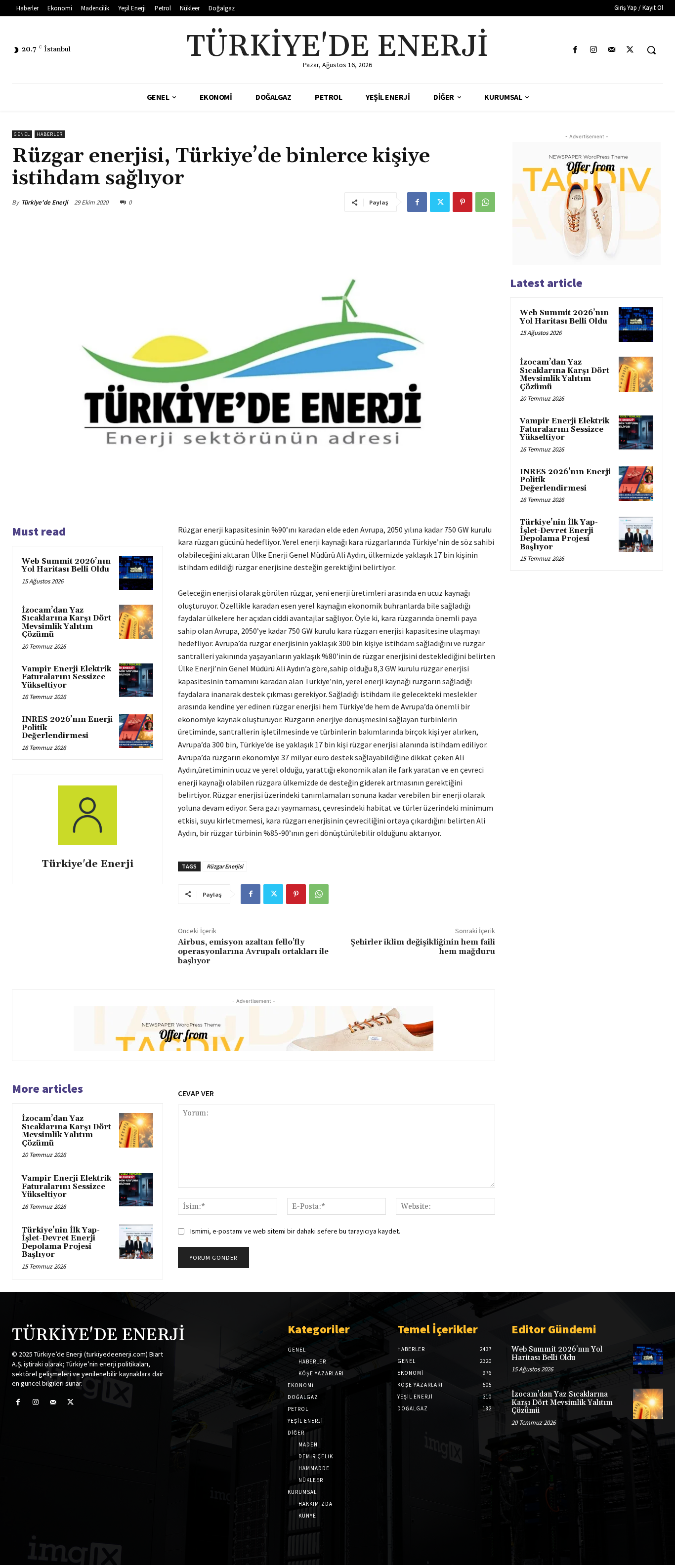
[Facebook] (575, 50)
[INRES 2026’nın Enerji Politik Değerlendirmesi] (136, 731)
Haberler (50, 134)
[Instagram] (593, 50)
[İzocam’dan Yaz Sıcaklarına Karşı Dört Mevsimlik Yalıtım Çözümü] (136, 622)
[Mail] (612, 50)
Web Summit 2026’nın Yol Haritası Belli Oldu (66, 566)
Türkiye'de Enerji (44, 202)
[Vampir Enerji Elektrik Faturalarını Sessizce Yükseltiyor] (136, 680)
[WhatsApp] (485, 202)
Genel (22, 134)
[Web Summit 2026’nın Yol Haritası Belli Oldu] (136, 573)
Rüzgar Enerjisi (225, 866)
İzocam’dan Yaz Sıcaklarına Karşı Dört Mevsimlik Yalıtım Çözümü (66, 623)
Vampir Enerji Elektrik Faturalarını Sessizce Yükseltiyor (66, 677)
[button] (651, 50)
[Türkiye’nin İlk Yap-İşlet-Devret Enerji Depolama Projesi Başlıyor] (136, 1242)
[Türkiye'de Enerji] (87, 818)
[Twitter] (630, 50)
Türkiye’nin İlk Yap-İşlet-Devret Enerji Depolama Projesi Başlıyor (61, 1243)
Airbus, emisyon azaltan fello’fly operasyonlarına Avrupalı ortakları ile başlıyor (253, 951)
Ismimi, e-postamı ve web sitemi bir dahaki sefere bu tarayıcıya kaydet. (295, 1231)
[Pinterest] (462, 202)
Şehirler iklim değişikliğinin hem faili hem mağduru (422, 946)
